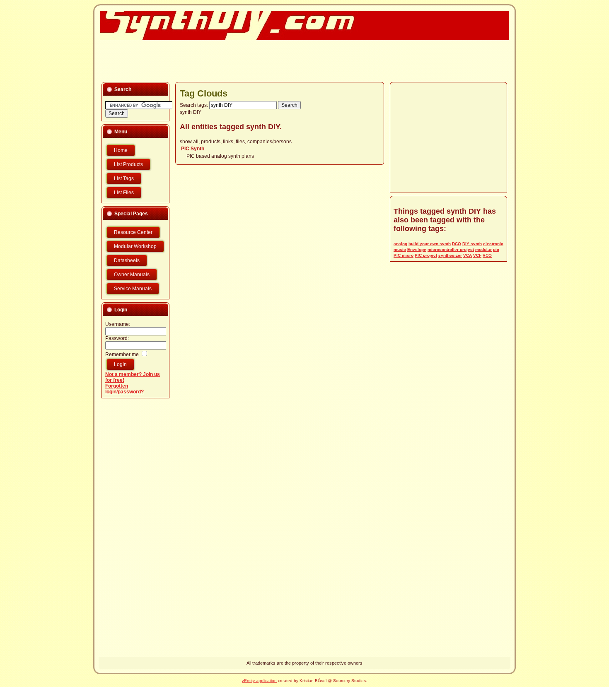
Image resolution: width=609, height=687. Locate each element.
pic (496, 249)
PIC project (426, 255)
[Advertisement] (299, 60)
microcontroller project (451, 249)
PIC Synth (192, 149)
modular (483, 249)
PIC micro (403, 255)
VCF (477, 255)
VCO (487, 255)
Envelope (416, 249)
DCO (456, 243)
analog (400, 243)
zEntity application (259, 680)
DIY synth (472, 243)
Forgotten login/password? (124, 389)
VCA (467, 255)
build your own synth (429, 243)
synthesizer (450, 255)
